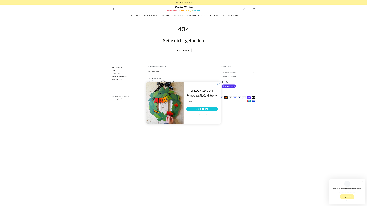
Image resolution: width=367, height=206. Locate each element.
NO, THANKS (202, 114)
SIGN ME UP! (202, 109)
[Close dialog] (219, 84)
